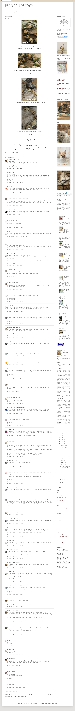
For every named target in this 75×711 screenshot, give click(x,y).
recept (59, 404)
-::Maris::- (10, 269)
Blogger (54, 703)
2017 (60, 430)
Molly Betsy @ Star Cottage (15, 407)
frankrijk (59, 375)
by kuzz (9, 242)
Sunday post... (65, 254)
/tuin (58, 364)
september (63, 451)
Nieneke (9, 511)
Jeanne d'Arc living (63, 385)
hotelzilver (67, 382)
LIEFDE (66, 394)
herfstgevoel (61, 381)
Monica (9, 639)
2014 (60, 435)
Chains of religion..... (64, 480)
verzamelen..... (61, 413)
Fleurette (10, 293)
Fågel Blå (10, 671)
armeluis (59, 365)
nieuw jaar (60, 400)
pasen (15, 154)
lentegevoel (61, 394)
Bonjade (19, 6)
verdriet (59, 412)
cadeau (59, 373)
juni (61, 456)
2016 (60, 432)
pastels (64, 401)
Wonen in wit (11, 220)
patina (69, 401)
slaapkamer (68, 407)
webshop (59, 419)
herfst (68, 379)
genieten (60, 378)
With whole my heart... (66, 290)
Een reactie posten (11, 691)
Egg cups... (66, 265)
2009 (60, 487)
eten (58, 374)
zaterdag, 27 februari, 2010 (15, 689)
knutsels (11, 154)
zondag (66, 425)
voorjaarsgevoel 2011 (63, 417)
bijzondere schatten (63, 367)
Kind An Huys (10, 460)
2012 (60, 439)
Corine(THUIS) (11, 209)
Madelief (9, 383)
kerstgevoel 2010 (63, 388)
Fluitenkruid (10, 352)
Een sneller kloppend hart (14, 253)
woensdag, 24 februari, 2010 (15, 606)
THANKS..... (63, 482)
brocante (59, 370)
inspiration (67, 383)
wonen (68, 421)
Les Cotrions (10, 487)
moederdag (68, 395)
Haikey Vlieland (11, 471)
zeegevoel (65, 423)
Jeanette (9, 571)
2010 (60, 443)
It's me (9, 441)
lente (68, 392)
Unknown (9, 361)
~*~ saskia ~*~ (11, 518)
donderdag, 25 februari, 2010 (15, 680)
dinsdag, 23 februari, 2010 (15, 168)
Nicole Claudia (11, 549)
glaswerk (59, 379)
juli (61, 454)
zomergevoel (60, 425)
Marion (9, 197)
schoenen (59, 405)
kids (64, 390)
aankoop (63, 364)
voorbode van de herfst (63, 415)
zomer (69, 423)
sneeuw (64, 408)
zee (61, 423)
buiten (69, 371)
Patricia (9, 598)
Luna (69, 394)
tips (64, 410)
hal (65, 379)
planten (62, 403)
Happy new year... (66, 331)
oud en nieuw (67, 400)
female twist (67, 374)
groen (63, 379)
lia (8, 341)
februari (62, 464)
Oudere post (50, 694)
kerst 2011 (67, 386)
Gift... (65, 241)
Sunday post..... (66, 227)
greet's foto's (11, 610)
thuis (58, 410)
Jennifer (9, 429)
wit (64, 420)
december (62, 445)
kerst (62, 386)
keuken (59, 390)
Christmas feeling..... (66, 318)
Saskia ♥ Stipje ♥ (12, 159)
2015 (60, 433)
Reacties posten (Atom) (19, 696)
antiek (69, 364)
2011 (60, 441)
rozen (68, 404)
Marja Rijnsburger (12, 397)
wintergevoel (60, 420)
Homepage (30, 694)
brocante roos (11, 527)
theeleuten (10, 626)
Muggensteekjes (11, 282)
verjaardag (68, 412)
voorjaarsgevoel (61, 416)
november (62, 447)
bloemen (60, 369)
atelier (68, 365)
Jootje (9, 305)
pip (58, 403)
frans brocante (66, 375)
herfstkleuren (60, 382)
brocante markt (66, 370)
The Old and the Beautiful (14, 586)
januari (62, 485)
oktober (62, 449)
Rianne (9, 315)
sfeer (59, 407)
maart (61, 462)
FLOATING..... (63, 478)
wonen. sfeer (61, 422)
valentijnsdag (67, 411)
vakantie (59, 411)
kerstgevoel (60, 387)
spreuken (68, 408)
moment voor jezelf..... (63, 398)
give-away (68, 378)
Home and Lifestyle (12, 327)
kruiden (68, 391)
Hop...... (66, 216)
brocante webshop (62, 371)
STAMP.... (62, 472)
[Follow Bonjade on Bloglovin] (62, 37)
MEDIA (58, 395)
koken (64, 391)
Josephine (10, 658)
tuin (69, 410)
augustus (62, 453)
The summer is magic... (66, 277)
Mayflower (10, 231)
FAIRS (62, 374)
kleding (68, 390)
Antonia (9, 540)
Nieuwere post (9, 694)
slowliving (59, 408)
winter (69, 419)
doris (8, 418)
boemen (69, 368)
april (61, 460)
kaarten (59, 386)
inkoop (58, 383)
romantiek (64, 404)
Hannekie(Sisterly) (12, 562)
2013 (60, 437)
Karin (8, 186)
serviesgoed (67, 405)
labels (58, 392)
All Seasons (10, 368)
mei (61, 458)
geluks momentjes (63, 376)
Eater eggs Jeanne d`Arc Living (65, 467)
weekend (65, 419)
